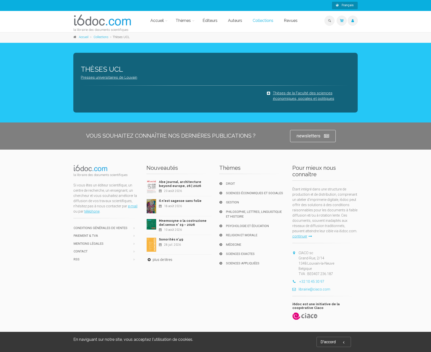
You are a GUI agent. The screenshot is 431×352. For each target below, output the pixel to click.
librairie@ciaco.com (314, 289)
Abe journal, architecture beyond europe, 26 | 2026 (180, 184)
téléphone (92, 211)
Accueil (157, 20)
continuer (299, 236)
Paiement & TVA (86, 235)
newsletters (309, 135)
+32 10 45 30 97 (311, 282)
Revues (291, 20)
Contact (81, 251)
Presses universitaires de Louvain (109, 77)
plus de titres (162, 260)
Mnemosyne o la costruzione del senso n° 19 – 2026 (183, 223)
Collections (263, 20)
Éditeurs (210, 20)
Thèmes (183, 20)
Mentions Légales (89, 243)
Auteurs (235, 20)
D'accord (328, 342)
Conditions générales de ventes (100, 228)
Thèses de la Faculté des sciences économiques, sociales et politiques (303, 96)
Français (347, 5)
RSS (77, 259)
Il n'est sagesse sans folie (180, 201)
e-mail (132, 206)
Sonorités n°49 (171, 239)
